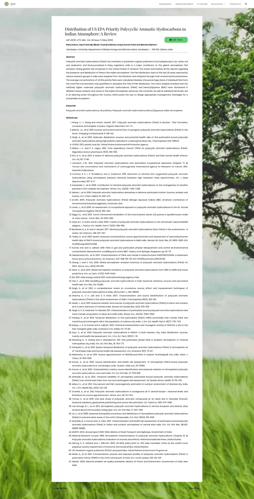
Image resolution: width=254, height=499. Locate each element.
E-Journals (202, 4)
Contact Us (235, 4)
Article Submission (184, 4)
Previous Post (60, 488)
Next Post (196, 488)
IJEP (13, 4)
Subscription (165, 4)
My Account (217, 4)
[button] (246, 4)
